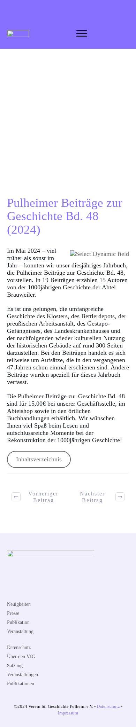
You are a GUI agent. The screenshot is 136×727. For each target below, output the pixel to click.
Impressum (68, 713)
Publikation (18, 622)
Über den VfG (21, 656)
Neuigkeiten (19, 604)
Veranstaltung (20, 631)
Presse (13, 613)
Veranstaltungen (22, 674)
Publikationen (20, 683)
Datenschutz (19, 647)
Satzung (15, 665)
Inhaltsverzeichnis (39, 459)
